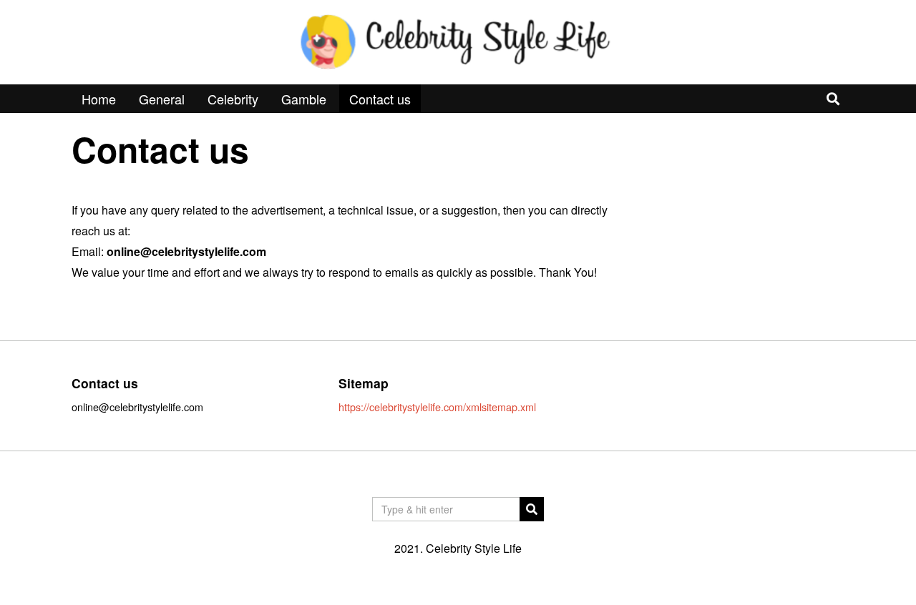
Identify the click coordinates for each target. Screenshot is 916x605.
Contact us (380, 98)
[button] (532, 509)
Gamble (303, 98)
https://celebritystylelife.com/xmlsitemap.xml (437, 406)
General (162, 98)
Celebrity (233, 98)
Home (99, 98)
